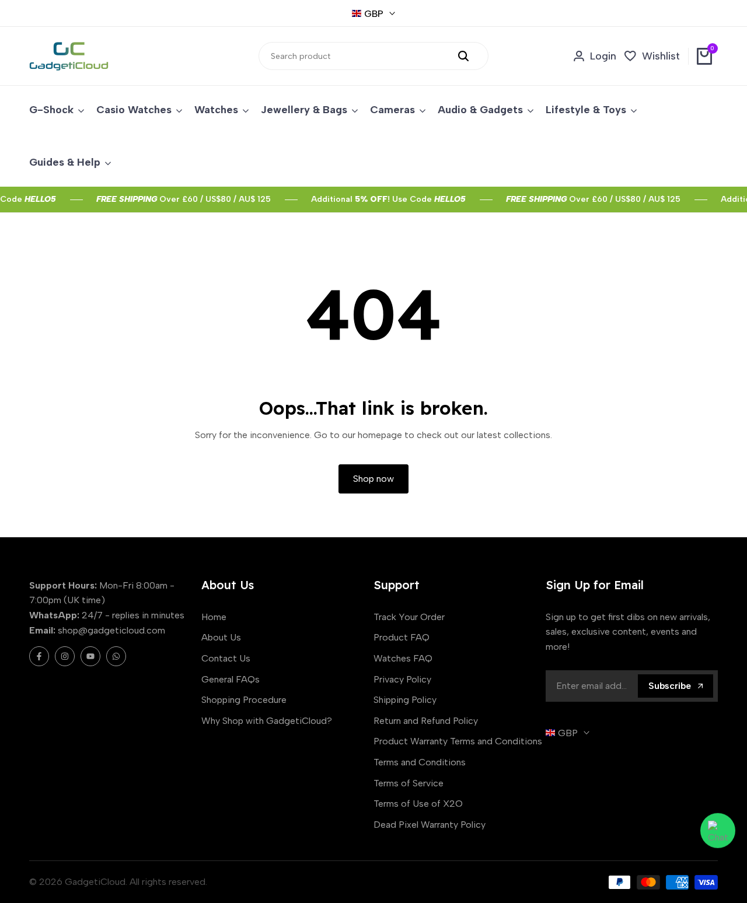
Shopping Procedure (244, 699)
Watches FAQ (403, 658)
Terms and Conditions (420, 762)
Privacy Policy (402, 679)
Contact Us (225, 658)
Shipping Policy (405, 699)
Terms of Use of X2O (418, 803)
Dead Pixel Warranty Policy (430, 824)
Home (213, 616)
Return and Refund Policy (426, 720)
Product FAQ (402, 637)
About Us (221, 637)
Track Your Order (409, 616)
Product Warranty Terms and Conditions (458, 741)
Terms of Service (409, 783)
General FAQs (230, 679)
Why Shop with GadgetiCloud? (266, 720)
